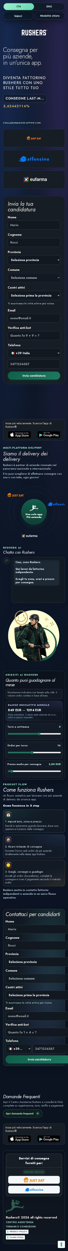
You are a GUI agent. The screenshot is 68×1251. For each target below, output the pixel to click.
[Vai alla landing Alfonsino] (34, 159)
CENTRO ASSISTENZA (20, 1222)
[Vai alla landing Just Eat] (34, 138)
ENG (49, 6)
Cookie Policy (16, 1237)
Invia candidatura (34, 375)
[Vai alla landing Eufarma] (34, 179)
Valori (18, 16)
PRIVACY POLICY (18, 1231)
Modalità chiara (50, 15)
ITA (19, 6)
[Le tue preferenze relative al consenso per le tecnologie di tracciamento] (61, 1244)
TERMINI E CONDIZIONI (21, 1226)
